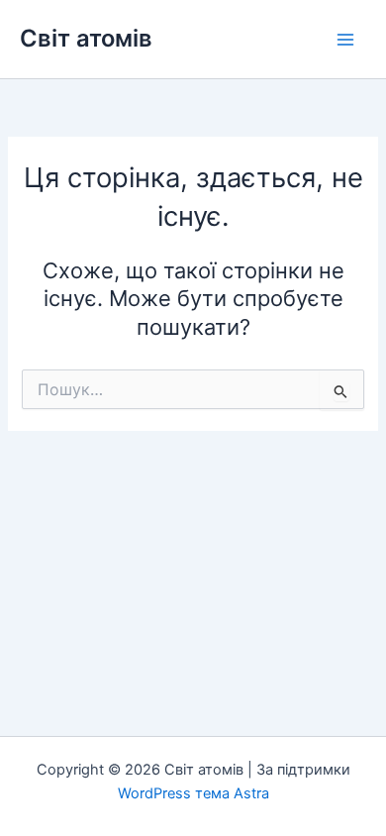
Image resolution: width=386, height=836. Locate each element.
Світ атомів (86, 38)
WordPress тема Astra (193, 793)
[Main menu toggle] (345, 39)
